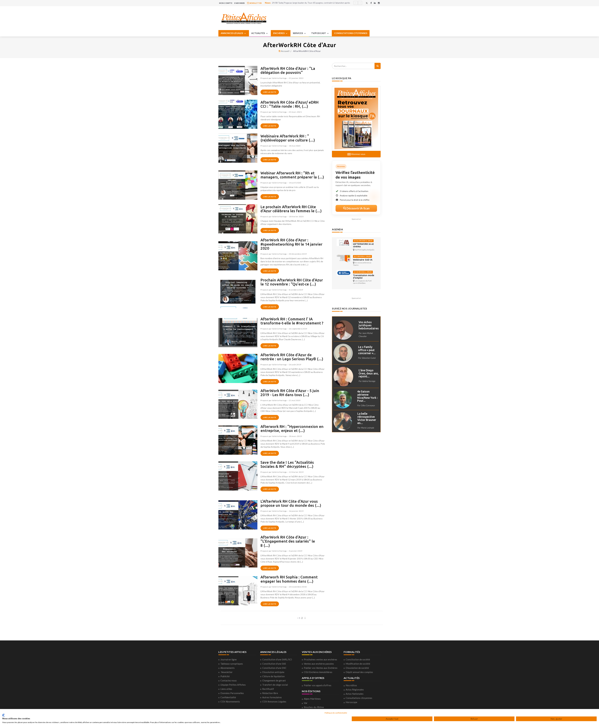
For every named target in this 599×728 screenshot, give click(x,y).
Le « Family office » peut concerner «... (367, 350)
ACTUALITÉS (258, 33)
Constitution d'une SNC (274, 667)
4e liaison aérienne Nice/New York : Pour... (367, 396)
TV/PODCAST (318, 33)
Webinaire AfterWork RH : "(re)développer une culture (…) (288, 138)
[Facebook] (371, 3)
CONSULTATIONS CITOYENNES (350, 33)
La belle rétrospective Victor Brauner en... (366, 418)
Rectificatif (268, 688)
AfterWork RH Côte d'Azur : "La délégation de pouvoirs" (288, 70)
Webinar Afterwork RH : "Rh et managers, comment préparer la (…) (292, 175)
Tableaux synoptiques (231, 663)
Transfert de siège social (275, 684)
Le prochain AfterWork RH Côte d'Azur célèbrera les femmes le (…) (291, 209)
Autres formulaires (272, 697)
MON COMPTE (225, 3)
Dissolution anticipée (273, 672)
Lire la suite (269, 92)
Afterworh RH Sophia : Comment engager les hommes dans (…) (289, 579)
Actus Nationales (354, 693)
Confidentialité (228, 697)
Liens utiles (226, 688)
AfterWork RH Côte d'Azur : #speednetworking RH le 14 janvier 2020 (291, 244)
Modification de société (358, 663)
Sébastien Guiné (369, 358)
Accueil (285, 51)
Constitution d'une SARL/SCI (277, 659)
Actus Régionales (355, 689)
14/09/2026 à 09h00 (364, 272)
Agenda (337, 229)
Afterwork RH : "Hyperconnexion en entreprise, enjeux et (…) (292, 428)
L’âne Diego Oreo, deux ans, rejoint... (369, 373)
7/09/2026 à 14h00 (363, 256)
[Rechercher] (378, 66)
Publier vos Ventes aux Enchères (320, 667)
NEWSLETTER (255, 3)
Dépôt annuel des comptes (359, 672)
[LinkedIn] (375, 3)
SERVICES (298, 33)
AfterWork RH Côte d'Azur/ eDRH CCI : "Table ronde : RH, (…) (290, 104)
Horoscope (351, 702)
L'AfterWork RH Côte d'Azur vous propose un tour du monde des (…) (291, 503)
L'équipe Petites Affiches (233, 684)
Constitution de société (358, 659)
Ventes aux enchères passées (319, 663)
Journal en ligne (228, 659)
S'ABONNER (239, 3)
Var (305, 703)
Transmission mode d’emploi (363, 276)
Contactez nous (228, 680)
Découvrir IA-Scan (358, 208)
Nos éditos (351, 685)
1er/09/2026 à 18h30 (364, 241)
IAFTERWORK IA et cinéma (363, 245)
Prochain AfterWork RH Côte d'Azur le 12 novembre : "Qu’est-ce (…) (292, 282)
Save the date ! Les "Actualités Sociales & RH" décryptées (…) (287, 464)
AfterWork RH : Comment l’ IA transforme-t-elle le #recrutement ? (292, 321)
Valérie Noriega (279, 78)
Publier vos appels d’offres (317, 685)
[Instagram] (379, 3)
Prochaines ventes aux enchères (320, 659)
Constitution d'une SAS (274, 663)
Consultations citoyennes (359, 698)
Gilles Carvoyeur (368, 405)
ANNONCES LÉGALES (232, 33)
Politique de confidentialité (336, 713)
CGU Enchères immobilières (318, 672)
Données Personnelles (232, 693)
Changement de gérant (274, 680)
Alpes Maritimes (312, 698)
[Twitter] (366, 3)
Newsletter (227, 672)
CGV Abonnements (230, 701)
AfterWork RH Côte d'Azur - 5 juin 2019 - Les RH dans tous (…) (290, 393)
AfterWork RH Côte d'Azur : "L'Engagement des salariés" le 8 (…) (288, 541)
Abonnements (227, 667)
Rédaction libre (270, 693)
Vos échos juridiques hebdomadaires (369, 325)
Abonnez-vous (358, 154)
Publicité (225, 676)
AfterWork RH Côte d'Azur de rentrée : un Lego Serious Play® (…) (292, 357)
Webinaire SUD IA (362, 259)
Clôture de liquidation (273, 676)
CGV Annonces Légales (274, 701)
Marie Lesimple (367, 427)
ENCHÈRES (279, 33)
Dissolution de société (357, 667)
